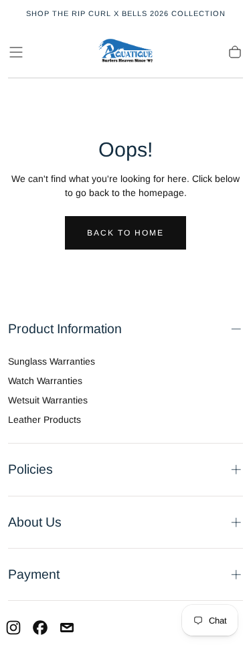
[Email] (67, 628)
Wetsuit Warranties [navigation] (48, 400)
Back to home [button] (125, 233)
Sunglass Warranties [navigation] (51, 361)
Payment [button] (34, 574)
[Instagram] (13, 628)
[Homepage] (126, 52)
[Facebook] (40, 628)
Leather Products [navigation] (44, 419)
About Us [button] (35, 522)
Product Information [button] (65, 328)
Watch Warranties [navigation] (45, 380)
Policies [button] (30, 469)
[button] (16, 52)
